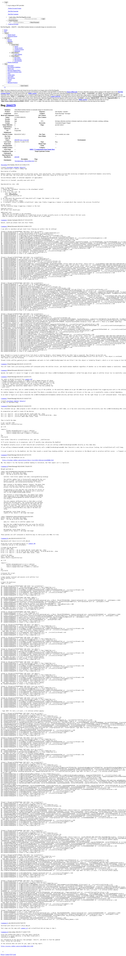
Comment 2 (4, 226)
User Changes (18, 54)
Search (6, 33)
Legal (9, 81)
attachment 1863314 (12, 401)
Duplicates (17, 51)
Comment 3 (4, 364)
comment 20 (24, 928)
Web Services (11, 78)
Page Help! (11, 65)
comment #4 (28, 379)
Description (4, 165)
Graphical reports (19, 49)
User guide (10, 76)
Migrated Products (12, 82)
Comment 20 (4, 538)
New (5, 31)
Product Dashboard (13, 62)
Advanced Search (12, 36)
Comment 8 (4, 406)
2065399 (16, 140)
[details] (22, 167)
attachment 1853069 (12, 167)
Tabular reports (18, 48)
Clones (7, 140)
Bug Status (17, 57)
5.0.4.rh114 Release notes (14, 72)
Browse (10, 39)
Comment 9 (4, 455)
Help (6, 64)
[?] (5, 87)
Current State (15, 44)
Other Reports (15, 52)
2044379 (11, 105)
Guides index (11, 75)
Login (6, 2)
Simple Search (11, 35)
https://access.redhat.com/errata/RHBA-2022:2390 (17, 946)
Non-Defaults (18, 61)
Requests (10, 41)
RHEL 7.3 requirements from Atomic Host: (42, 149)
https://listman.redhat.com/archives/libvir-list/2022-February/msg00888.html (28, 460)
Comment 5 (4, 376)
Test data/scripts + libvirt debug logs (24, 161)
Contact (10, 79)
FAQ (9, 73)
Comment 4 (4, 370)
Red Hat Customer (13, 14)
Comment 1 (4, 220)
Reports (10, 43)
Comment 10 (4, 466)
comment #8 (31, 543)
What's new (11, 68)
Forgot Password (12, 20)
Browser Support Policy (14, 70)
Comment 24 (4, 932)
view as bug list (24, 140)
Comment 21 (4, 923)
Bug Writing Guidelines (14, 67)
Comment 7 (4, 398)
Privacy (3, 954)
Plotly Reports (15, 56)
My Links (7, 38)
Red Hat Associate (13, 11)
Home (5, 30)
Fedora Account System (14, 8)
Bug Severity (18, 59)
